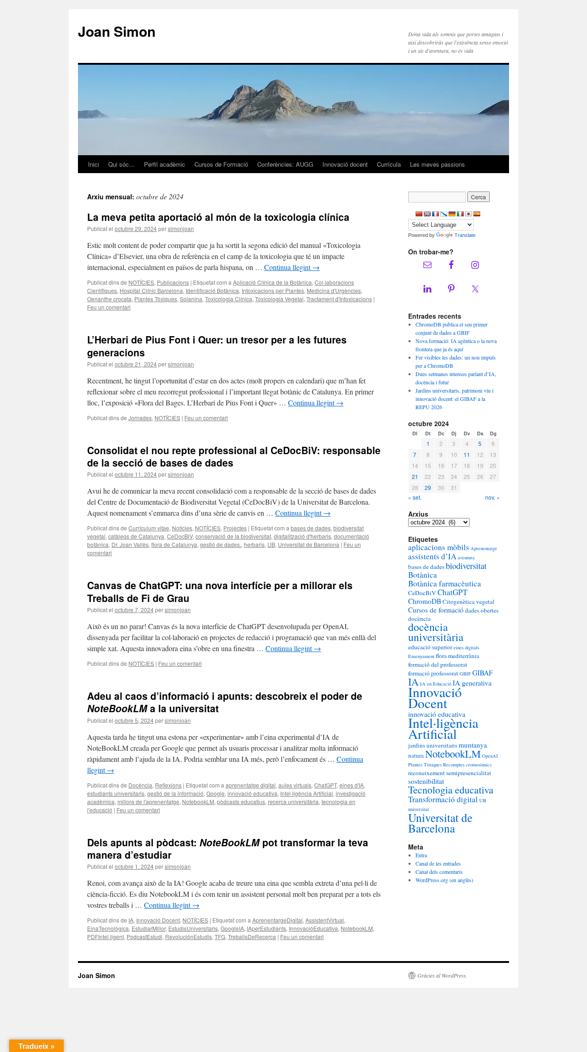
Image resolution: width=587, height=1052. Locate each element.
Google (215, 793)
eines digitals (466, 647)
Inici (93, 164)
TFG (220, 936)
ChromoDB (424, 601)
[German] (452, 214)
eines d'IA (351, 785)
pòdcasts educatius (241, 801)
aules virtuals (294, 785)
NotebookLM (198, 801)
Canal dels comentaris (439, 871)
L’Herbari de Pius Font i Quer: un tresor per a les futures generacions (217, 345)
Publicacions (173, 282)
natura (416, 755)
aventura (466, 557)
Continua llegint (292, 267)
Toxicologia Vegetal (279, 299)
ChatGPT (325, 785)
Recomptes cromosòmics (467, 764)
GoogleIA (232, 928)
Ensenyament (421, 656)
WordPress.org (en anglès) (444, 879)
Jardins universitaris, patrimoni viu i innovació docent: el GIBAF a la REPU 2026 (454, 399)
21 (415, 476)
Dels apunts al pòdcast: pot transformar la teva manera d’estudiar (227, 848)
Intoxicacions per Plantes (273, 290)
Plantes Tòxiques (155, 299)
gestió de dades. (220, 544)
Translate (465, 235)
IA (130, 920)
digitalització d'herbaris (302, 536)
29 (428, 487)
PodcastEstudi (144, 936)
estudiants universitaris (115, 793)
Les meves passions (437, 164)
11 (467, 454)
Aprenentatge (484, 548)
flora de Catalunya (174, 544)
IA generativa (472, 682)
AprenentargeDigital (277, 920)
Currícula (389, 164)
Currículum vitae (148, 528)
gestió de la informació (175, 793)
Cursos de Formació (221, 164)
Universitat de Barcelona (308, 544)
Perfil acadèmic (164, 164)
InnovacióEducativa (313, 928)
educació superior (430, 647)
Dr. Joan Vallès (130, 544)
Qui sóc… (121, 164)
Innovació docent (345, 164)
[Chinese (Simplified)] (419, 214)
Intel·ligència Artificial (306, 793)
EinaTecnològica (108, 928)
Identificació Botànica (212, 290)
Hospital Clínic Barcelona (151, 290)
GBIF (465, 673)
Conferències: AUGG (285, 164)
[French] (435, 214)
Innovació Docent (158, 920)
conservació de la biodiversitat (233, 536)
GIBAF (482, 672)
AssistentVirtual (324, 920)
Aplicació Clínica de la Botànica (272, 282)
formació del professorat (437, 664)
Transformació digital (443, 799)
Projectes (235, 528)
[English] (427, 214)
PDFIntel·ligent (105, 936)
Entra (421, 855)
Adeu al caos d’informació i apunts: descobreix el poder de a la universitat (224, 702)
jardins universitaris (432, 745)
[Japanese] (468, 214)
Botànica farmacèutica (444, 583)
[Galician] (444, 214)
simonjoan (181, 228)
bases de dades (311, 528)
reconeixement (426, 773)
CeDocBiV (180, 536)
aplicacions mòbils (438, 547)
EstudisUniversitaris (193, 928)
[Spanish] (477, 214)
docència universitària (436, 631)
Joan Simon (116, 31)
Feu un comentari (109, 307)
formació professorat (433, 673)
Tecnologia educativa (450, 789)
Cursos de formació (436, 609)
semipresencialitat (468, 773)
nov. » (492, 497)
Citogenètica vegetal (468, 601)
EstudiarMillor (149, 928)
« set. (414, 497)
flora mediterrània (457, 656)
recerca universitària (293, 801)
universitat (418, 809)
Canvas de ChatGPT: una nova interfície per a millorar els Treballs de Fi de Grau (220, 591)
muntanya (473, 744)
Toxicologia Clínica (228, 299)
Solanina (191, 299)
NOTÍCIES (141, 282)
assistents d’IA (432, 556)
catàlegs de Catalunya (136, 536)
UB (271, 544)
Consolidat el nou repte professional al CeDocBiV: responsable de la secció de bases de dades (234, 456)
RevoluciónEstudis (188, 936)
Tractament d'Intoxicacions (339, 299)
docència (419, 618)
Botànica (422, 574)
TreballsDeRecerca (252, 936)
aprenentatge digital (251, 785)
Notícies (182, 528)
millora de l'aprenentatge (148, 801)
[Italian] (460, 214)
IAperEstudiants (266, 928)
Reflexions (168, 785)
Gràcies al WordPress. (442, 975)
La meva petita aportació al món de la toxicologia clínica (218, 217)
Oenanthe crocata (109, 299)
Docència (140, 785)
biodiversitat (466, 565)
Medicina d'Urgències (334, 290)
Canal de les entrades (438, 863)
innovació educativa (252, 793)
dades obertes (481, 610)
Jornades (140, 418)
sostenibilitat (426, 781)
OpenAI (490, 756)
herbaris (254, 544)
